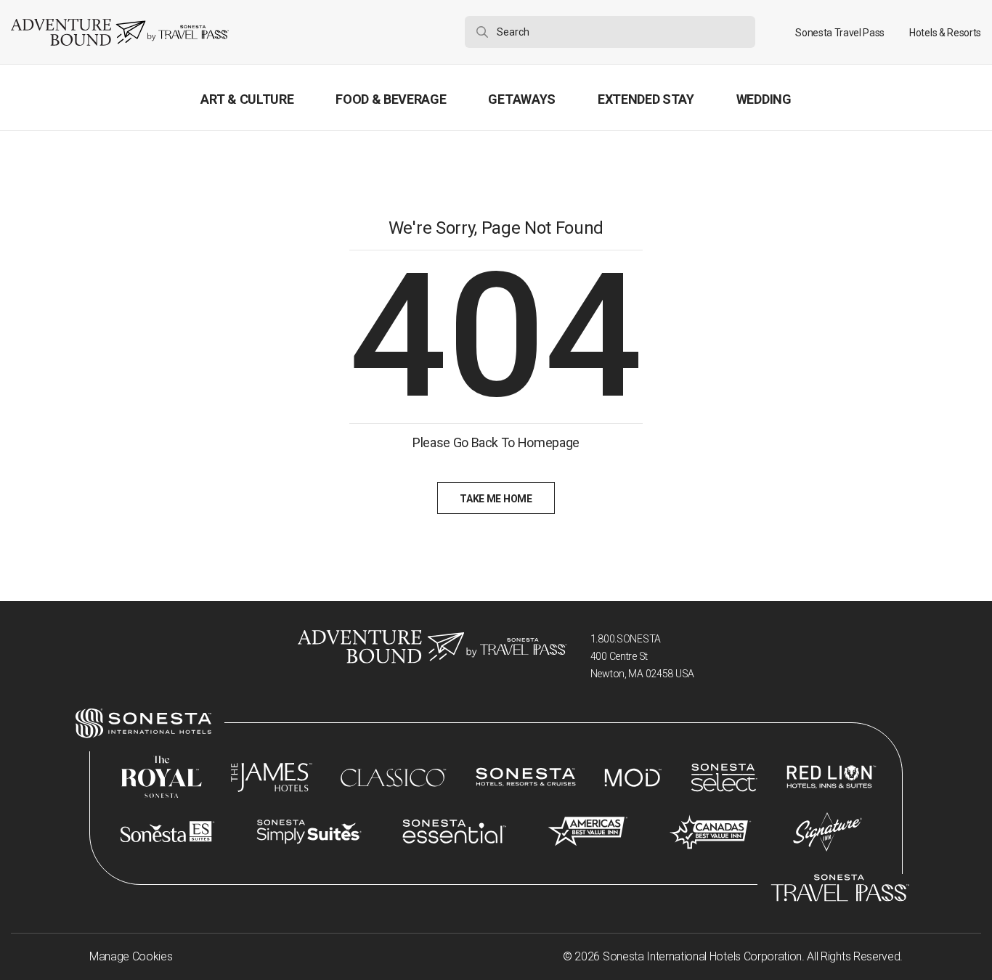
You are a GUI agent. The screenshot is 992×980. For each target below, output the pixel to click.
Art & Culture (246, 99)
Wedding (764, 99)
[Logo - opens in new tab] (143, 723)
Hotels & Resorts (945, 32)
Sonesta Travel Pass (840, 32)
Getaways (521, 99)
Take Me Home (496, 499)
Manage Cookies (131, 956)
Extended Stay (646, 99)
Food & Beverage (391, 99)
